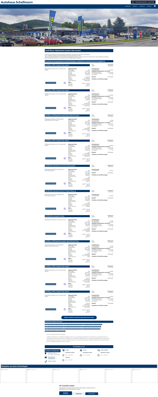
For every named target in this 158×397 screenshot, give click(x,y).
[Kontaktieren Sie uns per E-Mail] (155, 6)
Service (135, 6)
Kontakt (149, 6)
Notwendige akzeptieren (65, 393)
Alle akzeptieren (91, 393)
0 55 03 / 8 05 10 (52, 361)
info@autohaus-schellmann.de (51, 358)
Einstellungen (78, 393)
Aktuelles (141, 6)
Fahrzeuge (127, 6)
